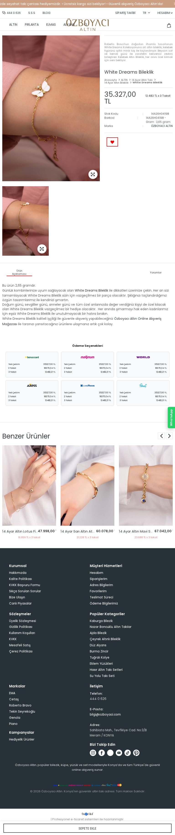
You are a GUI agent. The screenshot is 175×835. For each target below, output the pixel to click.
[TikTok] (127, 753)
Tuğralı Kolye (99, 657)
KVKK (13, 639)
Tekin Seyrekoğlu (22, 711)
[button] (169, 435)
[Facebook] (101, 753)
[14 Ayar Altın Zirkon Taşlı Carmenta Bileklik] (147, 485)
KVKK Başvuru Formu (24, 585)
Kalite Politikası (20, 579)
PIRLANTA (32, 24)
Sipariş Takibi (125, 13)
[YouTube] (119, 753)
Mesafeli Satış (20, 645)
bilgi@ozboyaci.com (105, 714)
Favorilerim (98, 591)
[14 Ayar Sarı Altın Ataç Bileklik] (30, 485)
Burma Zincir (99, 651)
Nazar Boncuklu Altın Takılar (110, 627)
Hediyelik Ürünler (21, 739)
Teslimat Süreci (101, 597)
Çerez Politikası (21, 651)
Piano (13, 724)
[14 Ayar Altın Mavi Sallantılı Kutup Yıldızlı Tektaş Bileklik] (88, 485)
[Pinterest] (136, 753)
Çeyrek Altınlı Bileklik (105, 639)
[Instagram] (93, 753)
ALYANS (69, 24)
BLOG (46, 13)
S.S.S (31, 13)
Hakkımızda (17, 573)
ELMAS (51, 24)
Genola (14, 718)
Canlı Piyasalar (20, 603)
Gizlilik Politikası (20, 627)
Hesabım (96, 573)
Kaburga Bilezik (101, 621)
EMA (12, 693)
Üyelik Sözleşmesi (22, 621)
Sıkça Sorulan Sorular (25, 591)
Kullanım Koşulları (22, 633)
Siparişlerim (98, 579)
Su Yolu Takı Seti (102, 676)
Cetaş (14, 699)
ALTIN (13, 24)
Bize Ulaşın (17, 597)
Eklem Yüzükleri (101, 664)
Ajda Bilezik (98, 633)
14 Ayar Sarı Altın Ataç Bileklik (27, 531)
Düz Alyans (98, 645)
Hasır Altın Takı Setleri (106, 670)
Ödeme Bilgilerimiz (104, 603)
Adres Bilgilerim (101, 585)
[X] (110, 753)
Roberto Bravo (20, 705)
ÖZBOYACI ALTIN (162, 126)
